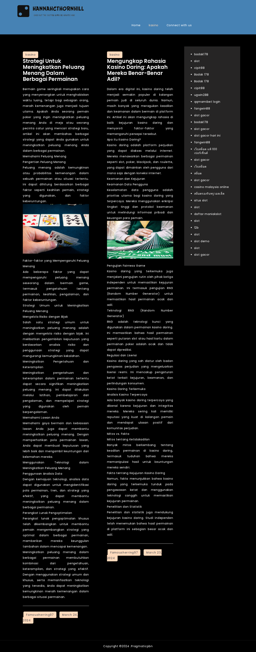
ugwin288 (201, 95)
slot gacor (202, 115)
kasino (153, 25)
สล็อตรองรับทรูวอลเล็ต (209, 194)
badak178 (201, 54)
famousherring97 (40, 615)
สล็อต (198, 173)
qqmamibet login (207, 102)
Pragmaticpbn (142, 646)
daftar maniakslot (208, 214)
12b (196, 228)
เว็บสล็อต (200, 167)
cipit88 (199, 68)
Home (136, 25)
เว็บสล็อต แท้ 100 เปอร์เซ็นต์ (205, 151)
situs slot (201, 201)
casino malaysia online (211, 187)
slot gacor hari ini (207, 136)
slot (197, 61)
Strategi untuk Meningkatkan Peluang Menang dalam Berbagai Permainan (54, 70)
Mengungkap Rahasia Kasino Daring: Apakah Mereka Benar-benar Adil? (137, 70)
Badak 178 (201, 75)
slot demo (202, 241)
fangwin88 (202, 108)
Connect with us (179, 25)
